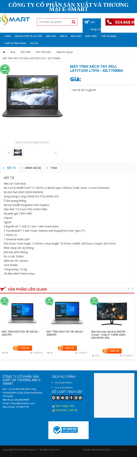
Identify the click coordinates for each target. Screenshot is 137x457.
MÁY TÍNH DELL (43, 52)
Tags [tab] (53, 167)
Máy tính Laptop (65, 52)
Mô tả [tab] (11, 167)
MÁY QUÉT (76, 36)
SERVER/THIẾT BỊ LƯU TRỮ (28, 36)
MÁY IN (63, 36)
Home (7, 36)
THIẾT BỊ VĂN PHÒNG (15, 43)
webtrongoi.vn (119, 449)
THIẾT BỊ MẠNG (108, 36)
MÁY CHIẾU (91, 36)
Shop (12, 52)
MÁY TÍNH (51, 36)
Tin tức (34, 43)
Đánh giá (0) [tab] (33, 167)
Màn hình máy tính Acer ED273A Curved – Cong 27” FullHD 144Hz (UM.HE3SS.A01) (108, 334)
